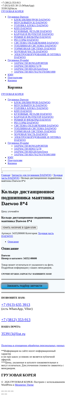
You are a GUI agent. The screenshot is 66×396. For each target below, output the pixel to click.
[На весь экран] (5, 391)
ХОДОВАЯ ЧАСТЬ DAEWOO (31, 51)
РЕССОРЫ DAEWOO (26, 40)
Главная (5, 175)
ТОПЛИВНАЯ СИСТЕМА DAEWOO (35, 45)
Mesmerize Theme (24, 384)
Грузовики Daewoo (18, 16)
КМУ (10, 74)
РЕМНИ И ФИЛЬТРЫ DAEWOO (32, 37)
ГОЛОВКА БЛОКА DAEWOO (31, 25)
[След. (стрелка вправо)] (5, 394)
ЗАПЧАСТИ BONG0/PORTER (31, 63)
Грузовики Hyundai (18, 60)
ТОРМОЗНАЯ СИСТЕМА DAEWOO (35, 48)
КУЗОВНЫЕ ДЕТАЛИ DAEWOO (33, 31)
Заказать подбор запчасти (24, 285)
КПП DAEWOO (23, 28)
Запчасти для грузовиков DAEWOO (31, 175)
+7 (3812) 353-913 (15, 320)
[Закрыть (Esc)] (12, 391)
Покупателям (15, 77)
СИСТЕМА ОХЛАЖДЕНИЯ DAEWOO (36, 42)
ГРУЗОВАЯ (12, 11)
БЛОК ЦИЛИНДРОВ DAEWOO (32, 19)
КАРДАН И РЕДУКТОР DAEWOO (34, 34)
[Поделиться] (9, 391)
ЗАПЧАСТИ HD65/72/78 (27, 66)
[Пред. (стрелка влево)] (2, 394)
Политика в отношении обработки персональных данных (33, 345)
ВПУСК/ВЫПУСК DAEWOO (30, 22)
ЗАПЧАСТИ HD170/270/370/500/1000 (34, 71)
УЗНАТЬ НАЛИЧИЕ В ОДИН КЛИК (19, 227)
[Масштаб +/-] (2, 391)
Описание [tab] (13, 241)
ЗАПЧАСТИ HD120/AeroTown (31, 69)
